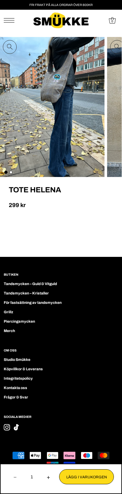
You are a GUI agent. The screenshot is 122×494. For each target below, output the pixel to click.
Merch (9, 331)
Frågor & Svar (16, 397)
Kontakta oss (15, 388)
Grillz (8, 312)
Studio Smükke (17, 359)
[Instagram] (7, 427)
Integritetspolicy (18, 378)
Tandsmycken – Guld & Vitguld (30, 284)
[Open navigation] (11, 20)
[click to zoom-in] (10, 47)
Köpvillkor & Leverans (23, 369)
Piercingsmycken (19, 321)
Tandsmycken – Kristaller (26, 293)
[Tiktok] (16, 427)
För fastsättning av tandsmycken (33, 302)
